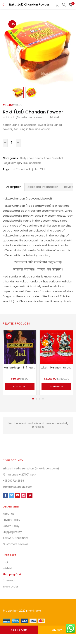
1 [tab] (33, 399)
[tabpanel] (19, 362)
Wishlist (7, 568)
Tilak (43, 169)
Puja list (34, 169)
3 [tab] (39, 399)
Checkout (9, 580)
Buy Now (57, 630)
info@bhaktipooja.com (17, 487)
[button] (70, 4)
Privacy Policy (11, 520)
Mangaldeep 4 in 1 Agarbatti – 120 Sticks (19, 367)
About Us (8, 514)
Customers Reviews (15, 544)
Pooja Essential (53, 158)
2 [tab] (36, 399)
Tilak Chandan (32, 163)
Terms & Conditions (15, 538)
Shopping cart (12, 574)
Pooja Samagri (12, 163)
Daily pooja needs (31, 158)
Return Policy (11, 526)
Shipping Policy (12, 532)
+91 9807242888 (13, 480)
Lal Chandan (20, 169)
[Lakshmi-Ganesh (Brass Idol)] (56, 347)
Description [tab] (13, 187)
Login (6, 562)
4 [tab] (43, 399)
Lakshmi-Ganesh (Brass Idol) (56, 367)
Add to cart (19, 630)
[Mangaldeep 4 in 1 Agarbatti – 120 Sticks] (19, 347)
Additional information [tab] (42, 187)
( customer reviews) (30, 117)
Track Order (10, 586)
